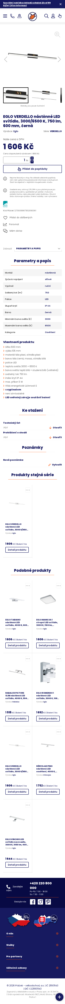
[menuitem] (15, 95)
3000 (47, 319)
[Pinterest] (48, 902)
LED (47, 299)
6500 (48, 325)
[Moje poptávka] (60, 16)
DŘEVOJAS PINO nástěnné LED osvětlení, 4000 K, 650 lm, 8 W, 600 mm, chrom (47, 769)
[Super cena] (28, 490)
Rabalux (15, 702)
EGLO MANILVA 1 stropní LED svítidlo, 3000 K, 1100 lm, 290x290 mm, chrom (47, 622)
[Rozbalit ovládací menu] (59, 997)
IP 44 (47, 305)
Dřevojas (47, 775)
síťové (48, 279)
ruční (48, 286)
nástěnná (50, 272)
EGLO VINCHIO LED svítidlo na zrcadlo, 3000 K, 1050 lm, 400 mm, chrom (16, 842)
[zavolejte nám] (13, 16)
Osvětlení (50, 332)
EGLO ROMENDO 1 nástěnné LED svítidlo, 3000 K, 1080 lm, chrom (47, 696)
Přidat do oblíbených (20, 217)
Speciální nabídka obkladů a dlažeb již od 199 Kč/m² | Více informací (27, 4)
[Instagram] (41, 902)
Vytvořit (57, 464)
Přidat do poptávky (34, 169)
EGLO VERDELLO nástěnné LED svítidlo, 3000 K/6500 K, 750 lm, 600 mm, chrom (16, 527)
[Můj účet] (53, 16)
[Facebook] (33, 902)
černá (48, 312)
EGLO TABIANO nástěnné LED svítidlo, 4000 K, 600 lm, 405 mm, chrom (16, 622)
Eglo (15, 131)
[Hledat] (46, 16)
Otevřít (57, 427)
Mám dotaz (15, 230)
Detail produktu (17, 549)
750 (47, 292)
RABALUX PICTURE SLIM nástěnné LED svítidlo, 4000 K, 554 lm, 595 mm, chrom (16, 696)
